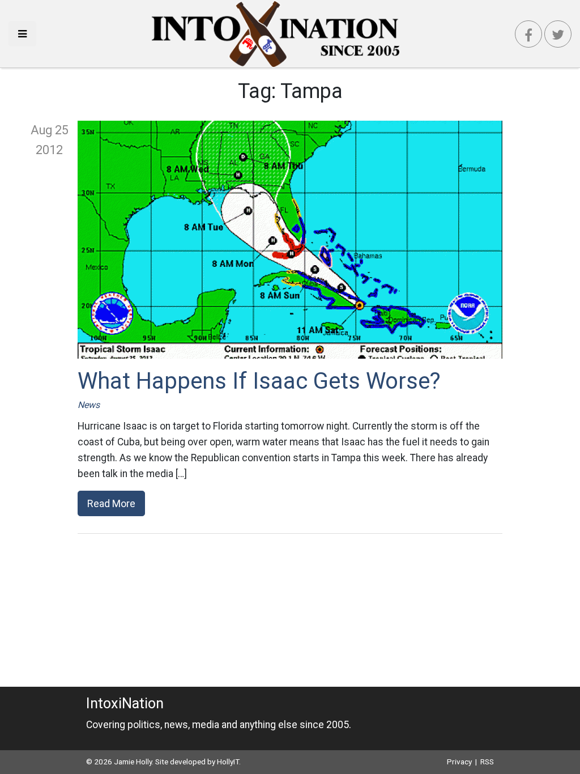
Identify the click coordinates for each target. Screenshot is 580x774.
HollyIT (228, 761)
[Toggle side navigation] (22, 33)
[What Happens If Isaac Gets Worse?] (290, 240)
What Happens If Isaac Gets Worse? (259, 381)
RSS (487, 761)
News (89, 404)
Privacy (459, 761)
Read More (111, 503)
